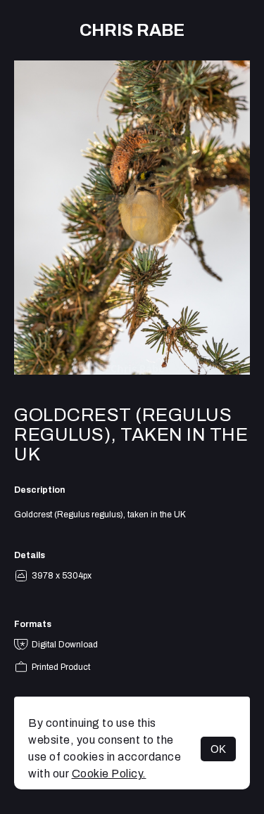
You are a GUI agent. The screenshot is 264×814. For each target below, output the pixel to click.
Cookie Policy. (109, 774)
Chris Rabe (132, 30)
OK (218, 749)
